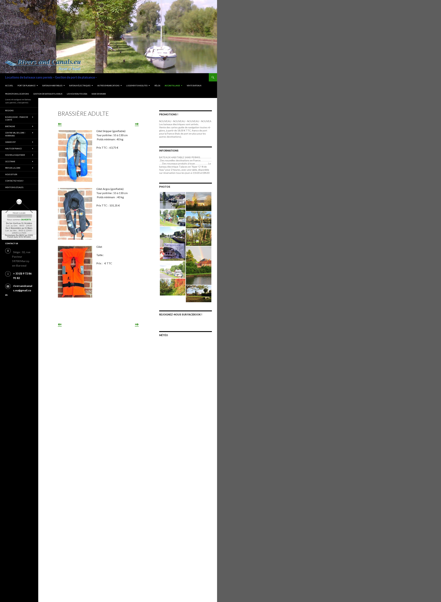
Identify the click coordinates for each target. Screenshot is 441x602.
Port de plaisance (26, 85)
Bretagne (10, 126)
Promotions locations (17, 94)
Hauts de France (13, 148)
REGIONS (9, 110)
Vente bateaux (194, 85)
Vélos (157, 85)
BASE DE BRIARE (99, 94)
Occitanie (10, 161)
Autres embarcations (108, 85)
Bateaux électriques (79, 85)
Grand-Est (10, 142)
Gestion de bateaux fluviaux (47, 94)
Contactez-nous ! (14, 181)
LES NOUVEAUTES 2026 (77, 94)
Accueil (9, 85)
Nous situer (11, 174)
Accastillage (172, 85)
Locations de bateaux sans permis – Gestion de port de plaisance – (51, 77)
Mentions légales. (14, 187)
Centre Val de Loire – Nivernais (15, 134)
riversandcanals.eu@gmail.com (18, 290)
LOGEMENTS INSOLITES (136, 85)
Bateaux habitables (52, 85)
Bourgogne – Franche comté (16, 118)
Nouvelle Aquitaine (15, 155)
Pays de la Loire (12, 168)
